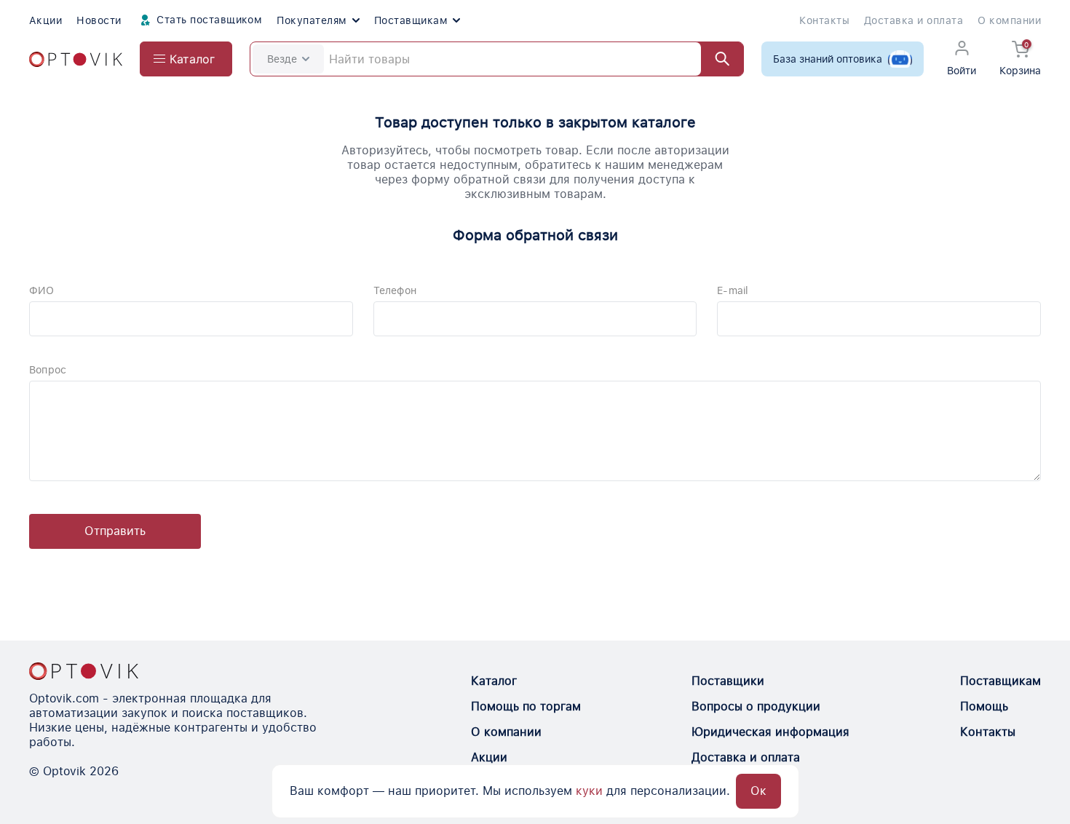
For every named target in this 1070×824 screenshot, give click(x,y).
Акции (45, 20)
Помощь (984, 706)
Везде (282, 59)
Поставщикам (411, 20)
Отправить (115, 531)
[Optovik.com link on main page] (75, 59)
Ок (758, 791)
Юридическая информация (770, 732)
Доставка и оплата (913, 20)
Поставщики (727, 681)
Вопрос (47, 370)
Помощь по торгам (526, 706)
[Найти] (715, 58)
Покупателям (311, 20)
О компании (1009, 20)
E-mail (732, 290)
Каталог (494, 681)
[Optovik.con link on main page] (83, 671)
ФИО (42, 290)
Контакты (824, 20)
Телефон (394, 290)
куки (589, 791)
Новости (98, 20)
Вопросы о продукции (755, 706)
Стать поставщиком (208, 19)
